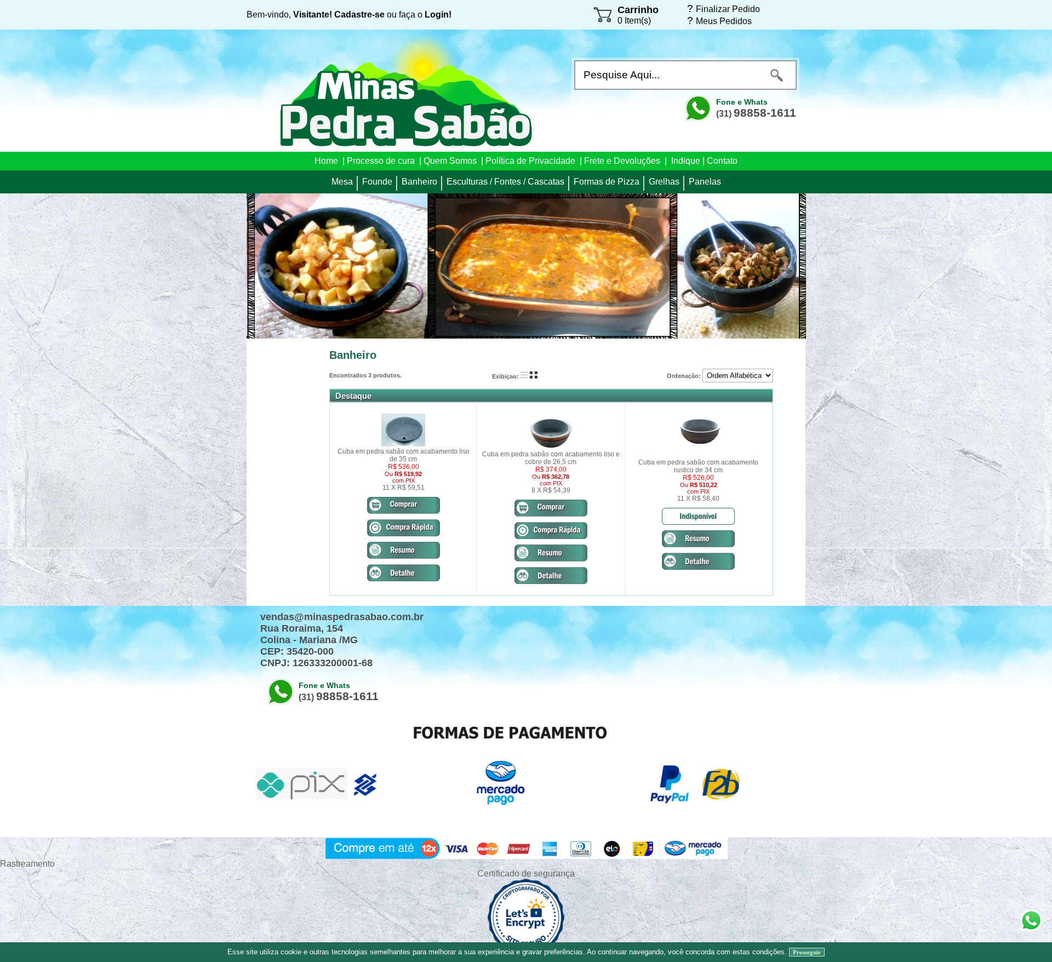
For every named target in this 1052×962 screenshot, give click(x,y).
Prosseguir (807, 952)
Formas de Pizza (606, 181)
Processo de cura (381, 160)
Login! (438, 14)
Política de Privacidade (530, 160)
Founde (377, 181)
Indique (685, 160)
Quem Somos (450, 160)
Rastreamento (27, 863)
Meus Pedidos (724, 21)
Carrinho (638, 9)
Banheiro (419, 181)
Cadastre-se (359, 14)
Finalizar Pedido (728, 9)
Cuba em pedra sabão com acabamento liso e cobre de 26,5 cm (551, 458)
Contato (722, 160)
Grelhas (664, 181)
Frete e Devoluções (622, 160)
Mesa (342, 181)
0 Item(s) (634, 20)
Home (326, 160)
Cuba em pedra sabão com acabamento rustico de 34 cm (698, 466)
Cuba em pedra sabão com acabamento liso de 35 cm (404, 455)
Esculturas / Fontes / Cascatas (505, 181)
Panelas (705, 181)
